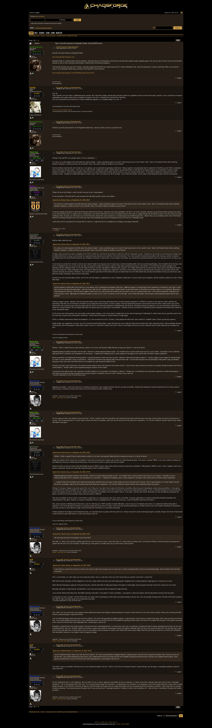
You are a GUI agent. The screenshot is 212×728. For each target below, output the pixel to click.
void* (31, 559)
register (42, 16)
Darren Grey (34, 152)
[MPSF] (33, 118)
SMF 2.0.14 (98, 722)
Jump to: (160, 715)
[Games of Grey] (33, 183)
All (38, 40)
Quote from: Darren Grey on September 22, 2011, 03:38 (71, 452)
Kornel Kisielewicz (36, 47)
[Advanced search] (154, 28)
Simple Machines (113, 722)
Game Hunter (34, 234)
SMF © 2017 (105, 722)
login (36, 16)
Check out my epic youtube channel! (62, 109)
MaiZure (32, 186)
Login (53, 33)
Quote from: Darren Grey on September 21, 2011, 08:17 (71, 200)
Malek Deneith (34, 381)
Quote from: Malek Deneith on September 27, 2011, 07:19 (72, 651)
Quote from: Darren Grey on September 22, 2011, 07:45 (71, 534)
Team (47, 33)
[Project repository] (33, 217)
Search (41, 33)
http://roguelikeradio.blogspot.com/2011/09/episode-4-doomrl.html (73, 73)
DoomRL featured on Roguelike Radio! (67, 47)
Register (59, 33)
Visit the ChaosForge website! (43, 28)
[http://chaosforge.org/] (33, 74)
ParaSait (32, 87)
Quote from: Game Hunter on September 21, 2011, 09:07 (72, 565)
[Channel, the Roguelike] (33, 265)
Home (31, 33)
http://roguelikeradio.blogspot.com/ (63, 57)
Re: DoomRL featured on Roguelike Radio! (68, 87)
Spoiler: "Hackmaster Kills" (59, 397)
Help (36, 33)
